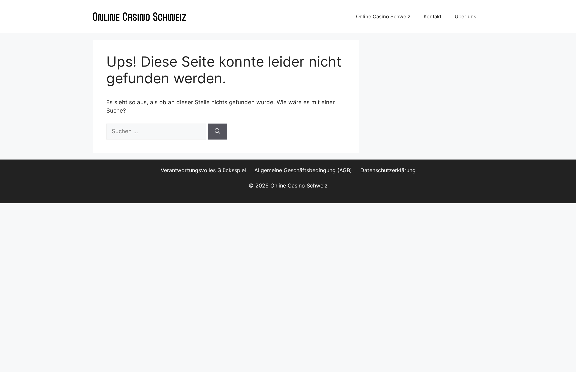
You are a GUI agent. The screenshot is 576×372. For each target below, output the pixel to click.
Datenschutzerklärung (388, 170)
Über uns (465, 16)
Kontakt (432, 16)
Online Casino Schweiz (383, 16)
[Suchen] (217, 132)
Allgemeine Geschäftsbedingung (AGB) (303, 170)
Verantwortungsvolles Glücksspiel (203, 170)
